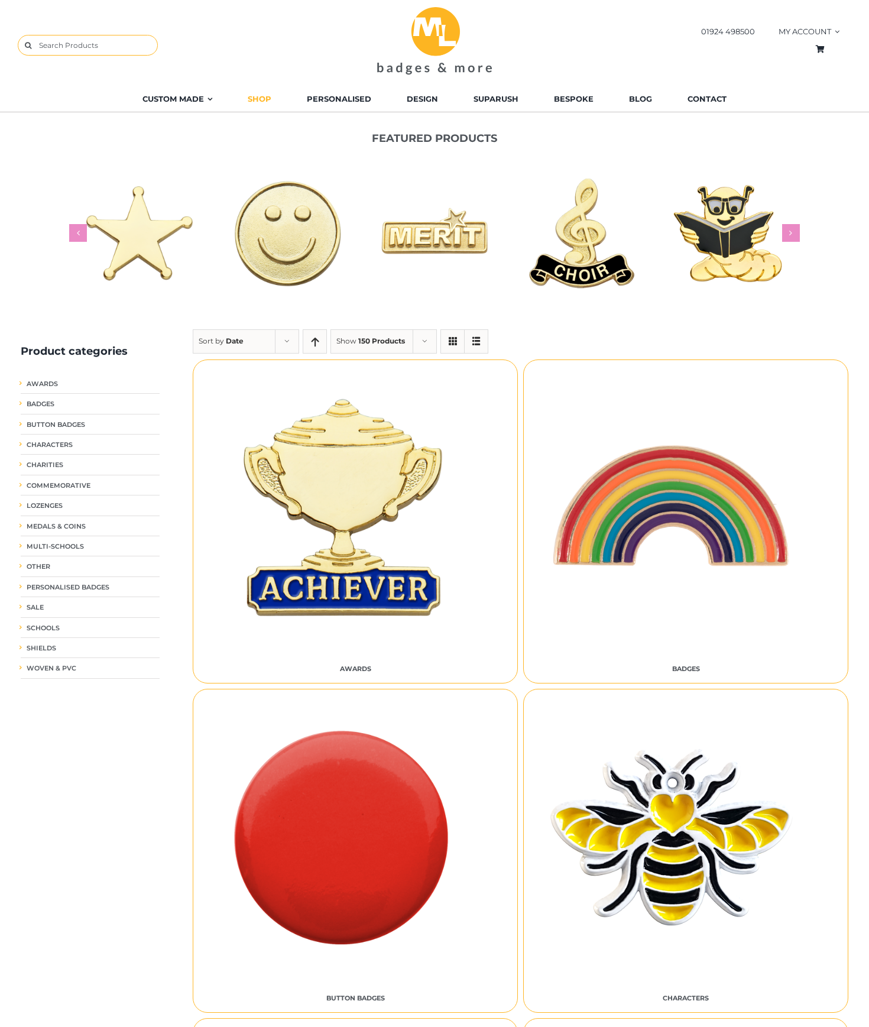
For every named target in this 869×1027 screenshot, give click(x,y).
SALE (35, 607)
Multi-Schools (55, 546)
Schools (43, 628)
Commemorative (58, 486)
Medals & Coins (56, 526)
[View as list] (476, 341)
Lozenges (45, 506)
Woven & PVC (51, 668)
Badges (40, 404)
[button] (78, 233)
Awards (42, 384)
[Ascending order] (314, 341)
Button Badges (56, 425)
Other (38, 567)
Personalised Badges (68, 587)
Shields (41, 648)
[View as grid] (452, 341)
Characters (50, 445)
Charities (45, 465)
